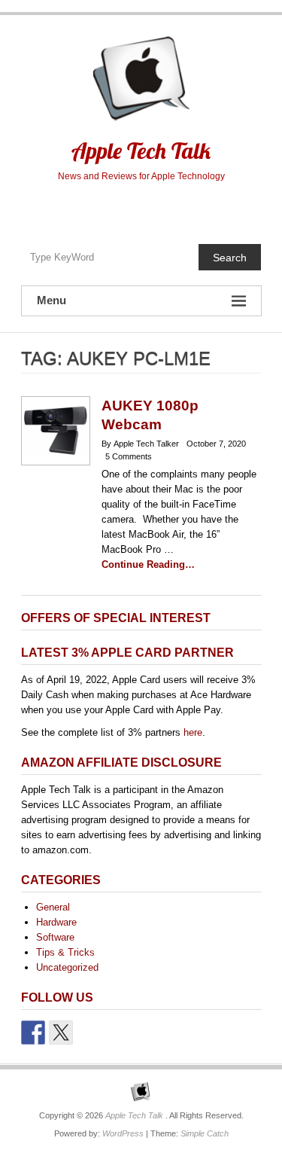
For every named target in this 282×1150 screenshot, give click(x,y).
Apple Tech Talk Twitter (141, 209)
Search (230, 258)
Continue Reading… (148, 564)
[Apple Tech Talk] (141, 1092)
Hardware (56, 922)
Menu (51, 300)
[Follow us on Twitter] (61, 1032)
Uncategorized (67, 967)
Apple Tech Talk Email (172, 209)
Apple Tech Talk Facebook (109, 209)
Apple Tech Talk (141, 150)
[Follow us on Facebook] (33, 1032)
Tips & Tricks (65, 952)
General (53, 907)
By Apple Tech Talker (140, 443)
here (192, 732)
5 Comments (128, 456)
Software (55, 937)
